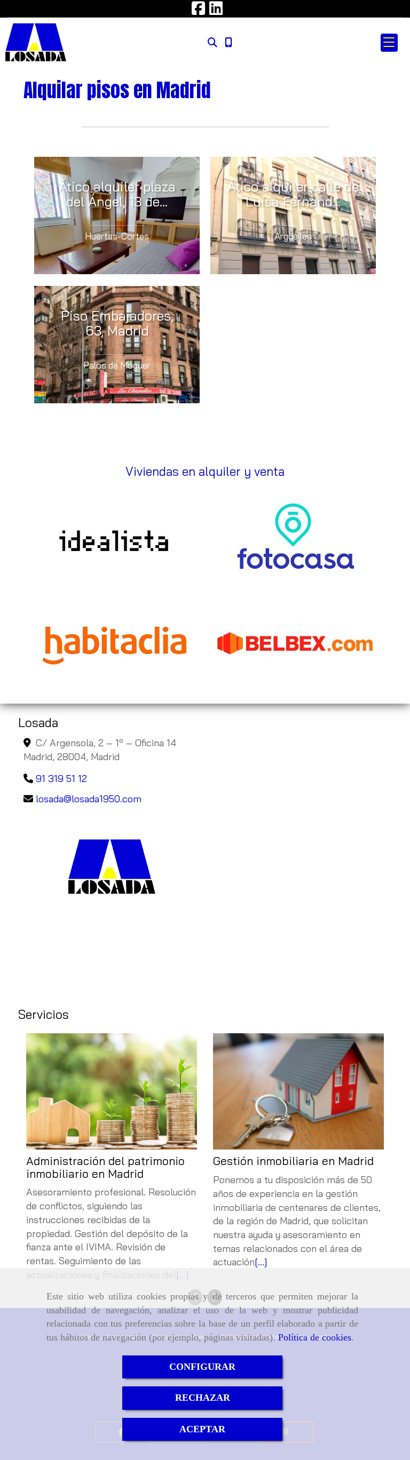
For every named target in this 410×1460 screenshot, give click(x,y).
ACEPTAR (202, 1429)
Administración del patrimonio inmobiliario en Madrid (105, 1167)
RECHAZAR (202, 1397)
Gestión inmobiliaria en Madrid (293, 1161)
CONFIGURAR (202, 1366)
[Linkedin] (216, 11)
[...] (261, 1262)
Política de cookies (314, 1337)
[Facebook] (198, 11)
